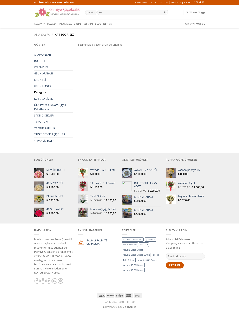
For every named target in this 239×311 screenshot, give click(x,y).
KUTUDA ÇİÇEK (43, 99)
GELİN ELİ (40, 80)
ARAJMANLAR (42, 55)
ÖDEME (77, 23)
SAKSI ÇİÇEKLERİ (44, 115)
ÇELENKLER (41, 67)
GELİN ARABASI (43, 73)
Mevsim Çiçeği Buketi (133, 249)
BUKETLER (40, 61)
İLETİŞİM (164, 2)
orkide (156, 254)
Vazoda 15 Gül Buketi (133, 270)
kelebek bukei (130, 244)
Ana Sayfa (42, 34)
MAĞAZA (51, 23)
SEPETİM (88, 23)
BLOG (153, 2)
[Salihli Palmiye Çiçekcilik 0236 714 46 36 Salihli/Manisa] (57, 12)
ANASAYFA (39, 23)
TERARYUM (41, 121)
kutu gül (144, 244)
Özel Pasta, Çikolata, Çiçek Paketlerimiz (50, 107)
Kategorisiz (41, 92)
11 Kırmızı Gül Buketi (133, 239)
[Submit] (165, 12)
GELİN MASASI (43, 86)
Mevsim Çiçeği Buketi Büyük (136, 254)
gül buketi (150, 239)
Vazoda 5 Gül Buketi (147, 260)
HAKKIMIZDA (141, 2)
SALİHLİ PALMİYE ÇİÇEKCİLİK (96, 242)
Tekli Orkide (129, 260)
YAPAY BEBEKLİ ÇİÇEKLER (49, 134)
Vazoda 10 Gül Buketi (133, 265)
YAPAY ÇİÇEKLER (44, 140)
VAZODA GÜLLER (44, 128)
